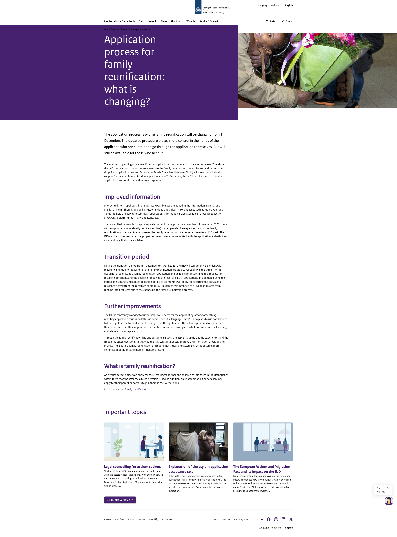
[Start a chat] (389, 501)
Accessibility (153, 519)
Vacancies (259, 519)
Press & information (242, 519)
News (164, 21)
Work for (191, 21)
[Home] (198, 8)
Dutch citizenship (148, 21)
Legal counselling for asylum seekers (132, 467)
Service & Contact (208, 21)
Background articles (141, 29)
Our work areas (120, 29)
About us (226, 519)
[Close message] (388, 488)
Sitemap (141, 519)
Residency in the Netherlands (119, 21)
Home (107, 29)
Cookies (107, 519)
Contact (215, 519)
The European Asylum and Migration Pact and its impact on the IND (261, 469)
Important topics (125, 412)
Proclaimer (119, 519)
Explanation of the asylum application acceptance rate (198, 469)
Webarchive (167, 519)
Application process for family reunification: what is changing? (134, 70)
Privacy (131, 519)
